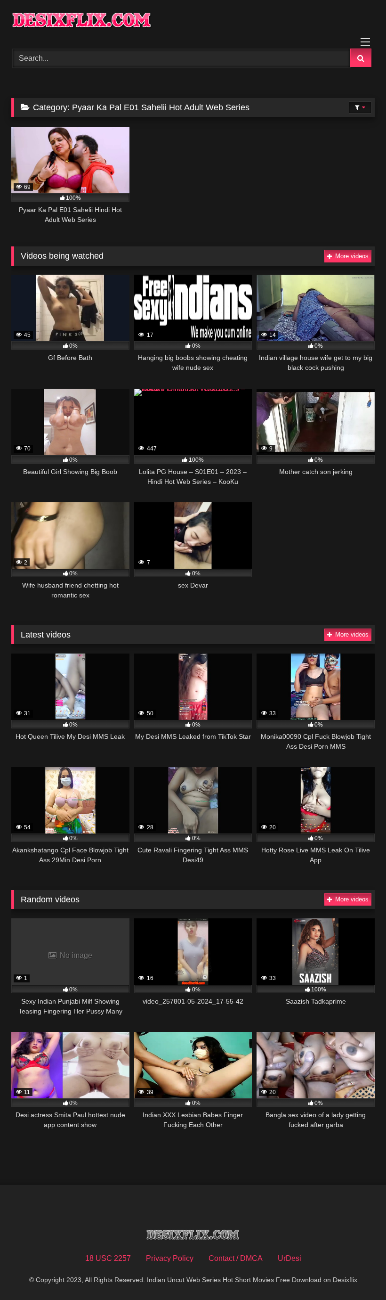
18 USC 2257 (108, 1258)
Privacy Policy (169, 1258)
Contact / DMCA (236, 1258)
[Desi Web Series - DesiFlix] (193, 21)
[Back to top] (356, 1272)
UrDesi (289, 1258)
